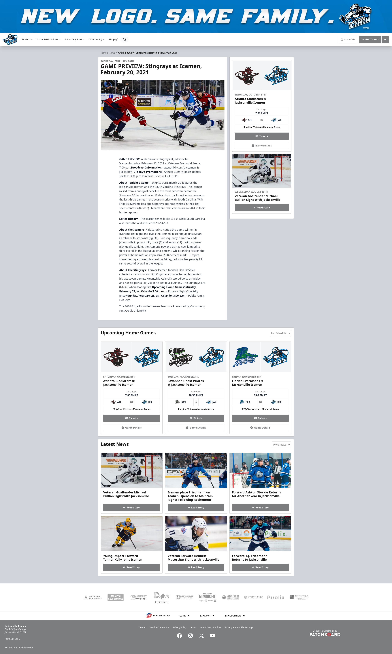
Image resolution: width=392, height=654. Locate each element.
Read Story (263, 207)
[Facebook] (179, 635)
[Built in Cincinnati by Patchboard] (325, 633)
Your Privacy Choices (210, 627)
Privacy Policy (180, 627)
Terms (193, 627)
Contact (143, 627)
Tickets (26, 39)
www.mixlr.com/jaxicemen (180, 167)
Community (95, 39)
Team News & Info (47, 39)
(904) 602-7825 (12, 638)
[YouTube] (212, 635)
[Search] (124, 39)
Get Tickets (372, 39)
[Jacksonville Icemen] (10, 39)
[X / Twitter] (201, 635)
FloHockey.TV (127, 172)
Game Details (263, 145)
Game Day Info (73, 39)
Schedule (349, 39)
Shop (112, 39)
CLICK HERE (170, 176)
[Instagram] (190, 635)
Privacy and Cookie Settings (239, 627)
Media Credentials (159, 627)
